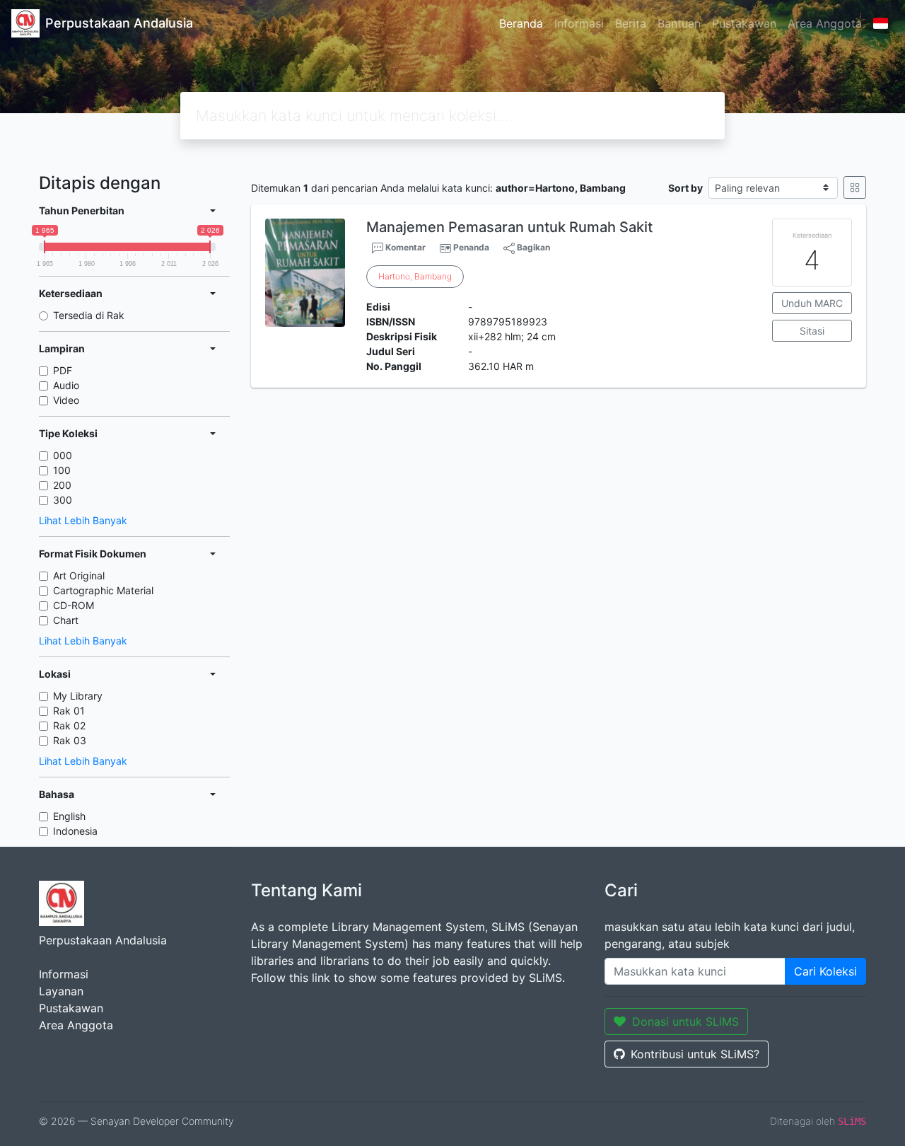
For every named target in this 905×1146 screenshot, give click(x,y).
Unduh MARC (812, 303)
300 (62, 500)
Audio (66, 385)
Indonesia (75, 831)
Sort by (685, 188)
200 (62, 485)
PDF (62, 370)
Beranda (521, 23)
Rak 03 (69, 740)
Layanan (61, 991)
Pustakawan (744, 23)
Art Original (79, 575)
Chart (65, 620)
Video (66, 400)
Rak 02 (69, 725)
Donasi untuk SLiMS (685, 1021)
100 (62, 470)
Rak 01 (69, 711)
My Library (78, 696)
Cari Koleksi (825, 971)
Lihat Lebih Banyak (83, 520)
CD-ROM (73, 605)
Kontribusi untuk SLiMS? (695, 1054)
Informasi (579, 23)
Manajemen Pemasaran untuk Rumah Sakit (509, 227)
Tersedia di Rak (88, 315)
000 (62, 455)
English (69, 816)
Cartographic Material (103, 590)
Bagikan (532, 247)
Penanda (471, 247)
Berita (630, 23)
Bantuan (679, 23)
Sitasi (812, 331)
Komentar (404, 247)
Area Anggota (825, 23)
